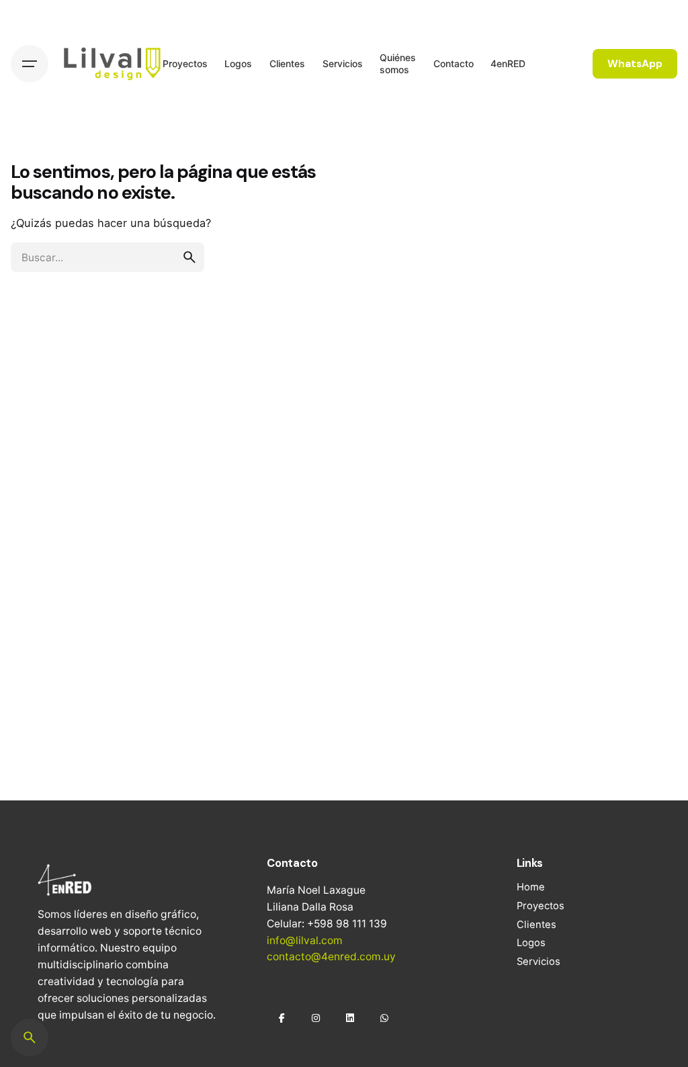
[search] (189, 257)
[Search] (29, 1037)
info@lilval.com (305, 940)
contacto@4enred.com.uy (331, 956)
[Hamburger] (29, 64)
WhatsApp (634, 64)
